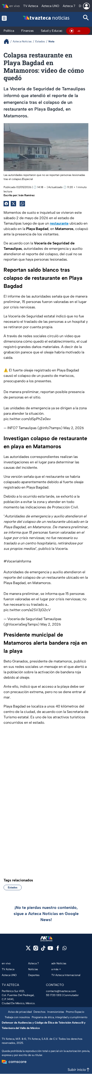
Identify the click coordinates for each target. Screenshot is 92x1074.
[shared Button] (22, 203)
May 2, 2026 (73, 428)
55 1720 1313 (53, 995)
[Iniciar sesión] (86, 6)
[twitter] (28, 949)
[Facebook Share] (6, 203)
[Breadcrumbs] (8, 41)
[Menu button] (6, 18)
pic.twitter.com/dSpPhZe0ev (27, 419)
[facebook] (58, 949)
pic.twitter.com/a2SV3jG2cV (27, 610)
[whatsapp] (64, 949)
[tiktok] (43, 949)
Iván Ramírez (27, 195)
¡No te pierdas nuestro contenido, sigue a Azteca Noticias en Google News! (46, 913)
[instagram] (35, 949)
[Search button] (86, 18)
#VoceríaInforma (17, 561)
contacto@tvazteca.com (61, 991)
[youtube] (50, 949)
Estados (12, 887)
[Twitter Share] (13, 203)
